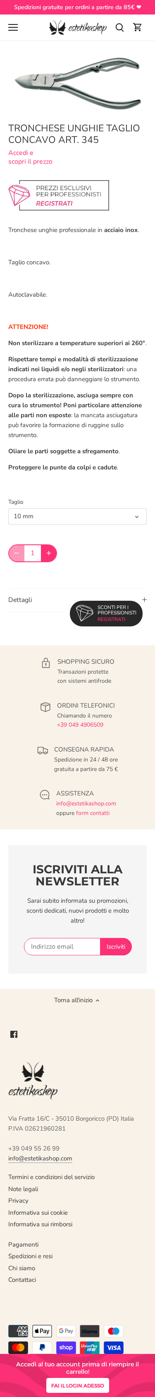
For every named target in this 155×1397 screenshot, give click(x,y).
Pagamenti (23, 1244)
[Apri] (13, 27)
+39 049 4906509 (80, 725)
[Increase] (49, 553)
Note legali (23, 1189)
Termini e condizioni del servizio (51, 1177)
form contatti (93, 813)
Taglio (16, 502)
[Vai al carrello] (138, 27)
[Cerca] (119, 27)
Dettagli (20, 599)
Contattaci (22, 1280)
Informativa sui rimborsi (40, 1224)
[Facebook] (13, 1034)
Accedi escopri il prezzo (30, 157)
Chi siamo (21, 1268)
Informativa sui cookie (38, 1212)
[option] (77, 83)
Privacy (18, 1200)
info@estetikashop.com (86, 803)
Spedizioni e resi (30, 1256)
